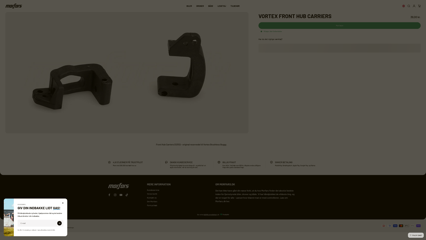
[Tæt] (87, 203)
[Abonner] (84, 223)
